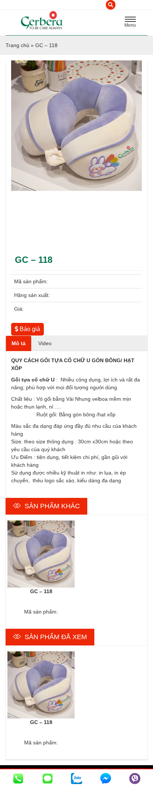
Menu (132, 23)
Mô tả (19, 343)
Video (45, 343)
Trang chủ (17, 45)
